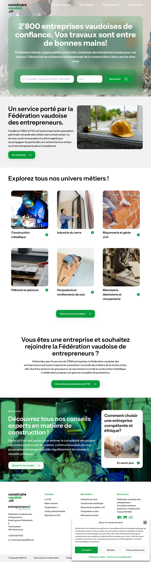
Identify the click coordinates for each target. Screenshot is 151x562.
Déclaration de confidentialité (119, 557)
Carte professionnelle (55, 511)
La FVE (48, 499)
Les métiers (87, 4)
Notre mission (61, 4)
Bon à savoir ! (111, 4)
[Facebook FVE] (119, 517)
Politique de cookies (97, 557)
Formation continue (126, 505)
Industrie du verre (89, 499)
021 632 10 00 (16, 535)
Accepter (86, 550)
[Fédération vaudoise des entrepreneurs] (21, 507)
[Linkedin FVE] (125, 517)
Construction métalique (92, 503)
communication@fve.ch (22, 540)
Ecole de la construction (128, 508)
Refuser (111, 550)
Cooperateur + (51, 507)
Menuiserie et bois (89, 515)
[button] (145, 522)
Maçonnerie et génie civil (93, 507)
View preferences (135, 550)
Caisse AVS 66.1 (124, 511)
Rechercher (135, 4)
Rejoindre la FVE (52, 515)
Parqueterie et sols (90, 511)
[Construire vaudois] (17, 8)
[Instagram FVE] (130, 517)
